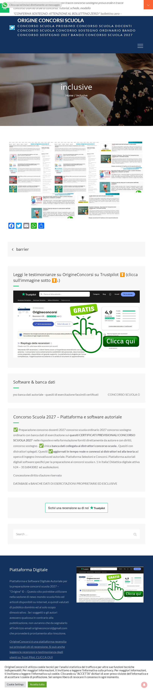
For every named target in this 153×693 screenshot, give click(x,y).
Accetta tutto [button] (37, 684)
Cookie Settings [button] (15, 684)
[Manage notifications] (144, 685)
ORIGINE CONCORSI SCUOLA (51, 20)
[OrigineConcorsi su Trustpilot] (76, 324)
